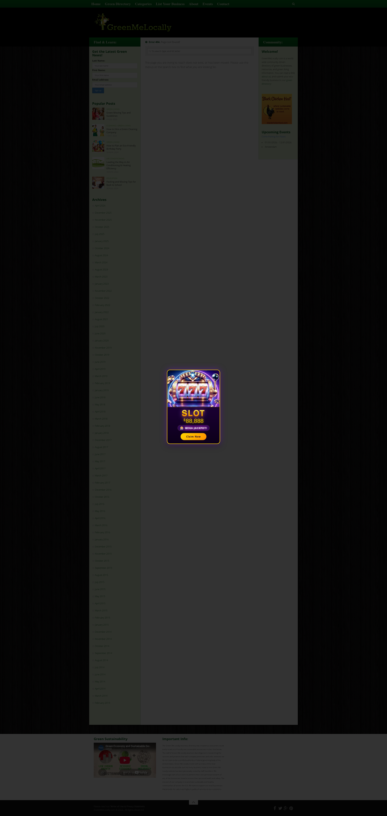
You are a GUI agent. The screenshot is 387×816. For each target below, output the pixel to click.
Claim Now (193, 436)
